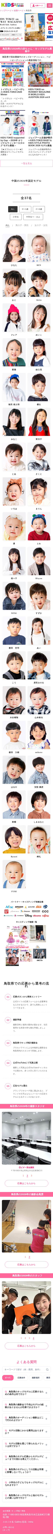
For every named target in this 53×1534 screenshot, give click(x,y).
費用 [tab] (48, 1378)
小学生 (16, 217)
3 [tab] (14, 38)
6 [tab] (26, 38)
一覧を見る (26, 163)
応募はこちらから (26, 1183)
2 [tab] (9, 38)
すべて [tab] (8, 1378)
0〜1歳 (25, 209)
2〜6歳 (39, 209)
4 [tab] (18, 38)
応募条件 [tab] (21, 1378)
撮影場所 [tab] (36, 1378)
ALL (13, 209)
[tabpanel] (26, 1226)
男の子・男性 (22, 225)
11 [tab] (46, 38)
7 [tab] (30, 38)
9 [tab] (38, 38)
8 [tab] (34, 38)
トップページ (5, 11)
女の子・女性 (41, 225)
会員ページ (39, 5)
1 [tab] (5, 38)
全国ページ (18, 11)
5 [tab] (22, 38)
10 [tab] (42, 38)
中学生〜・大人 (33, 217)
